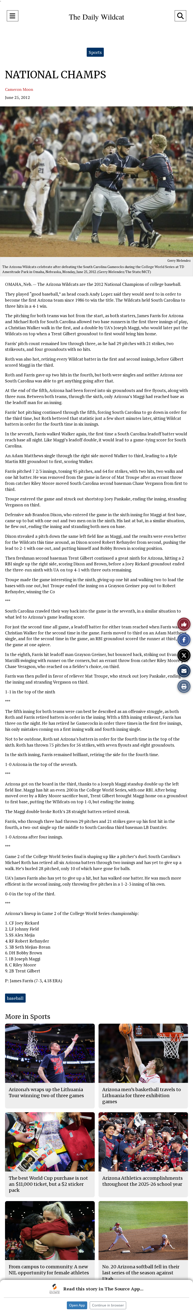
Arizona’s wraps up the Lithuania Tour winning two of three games (46, 1092)
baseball (15, 998)
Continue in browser (108, 1305)
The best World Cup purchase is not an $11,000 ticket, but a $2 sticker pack (48, 1184)
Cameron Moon (19, 89)
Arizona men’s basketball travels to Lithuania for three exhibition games (141, 1096)
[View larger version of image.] (96, 181)
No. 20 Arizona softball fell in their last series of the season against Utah (140, 1273)
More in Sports (27, 1017)
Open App (77, 1305)
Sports (95, 52)
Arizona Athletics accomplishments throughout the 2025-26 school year (142, 1181)
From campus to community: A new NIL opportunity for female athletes (49, 1270)
